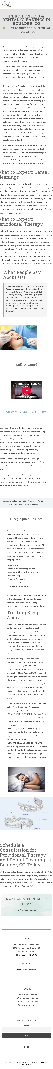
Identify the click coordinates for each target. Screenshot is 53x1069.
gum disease (20, 90)
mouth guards (24, 459)
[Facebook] (24, 1047)
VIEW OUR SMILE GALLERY (26, 412)
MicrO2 (28, 646)
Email (26, 1026)
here (19, 883)
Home (6, 28)
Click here (19, 970)
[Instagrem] (28, 1048)
